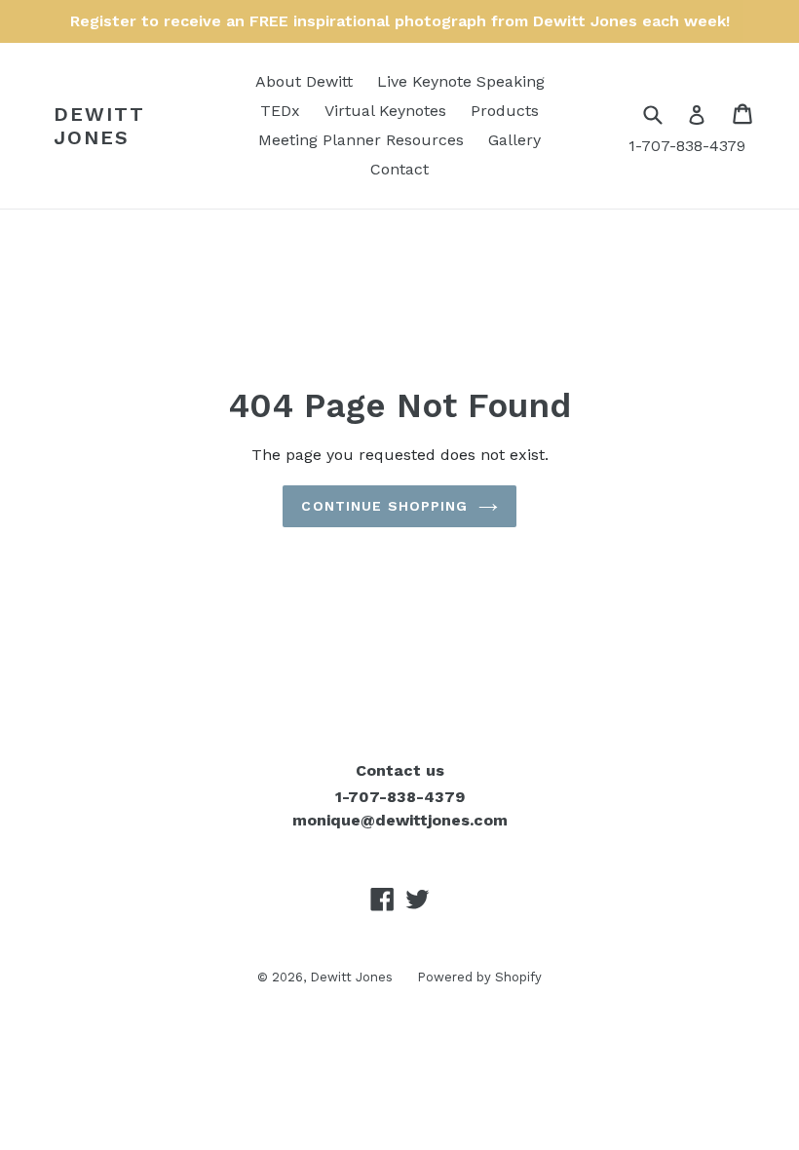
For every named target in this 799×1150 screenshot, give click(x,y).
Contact (399, 169)
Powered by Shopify (479, 977)
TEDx (280, 110)
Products (505, 110)
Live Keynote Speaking (461, 81)
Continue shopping (384, 506)
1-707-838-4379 (686, 145)
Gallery (514, 140)
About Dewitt (304, 81)
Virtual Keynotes (385, 110)
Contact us (400, 770)
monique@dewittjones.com (400, 820)
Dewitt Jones (99, 125)
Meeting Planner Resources (361, 140)
